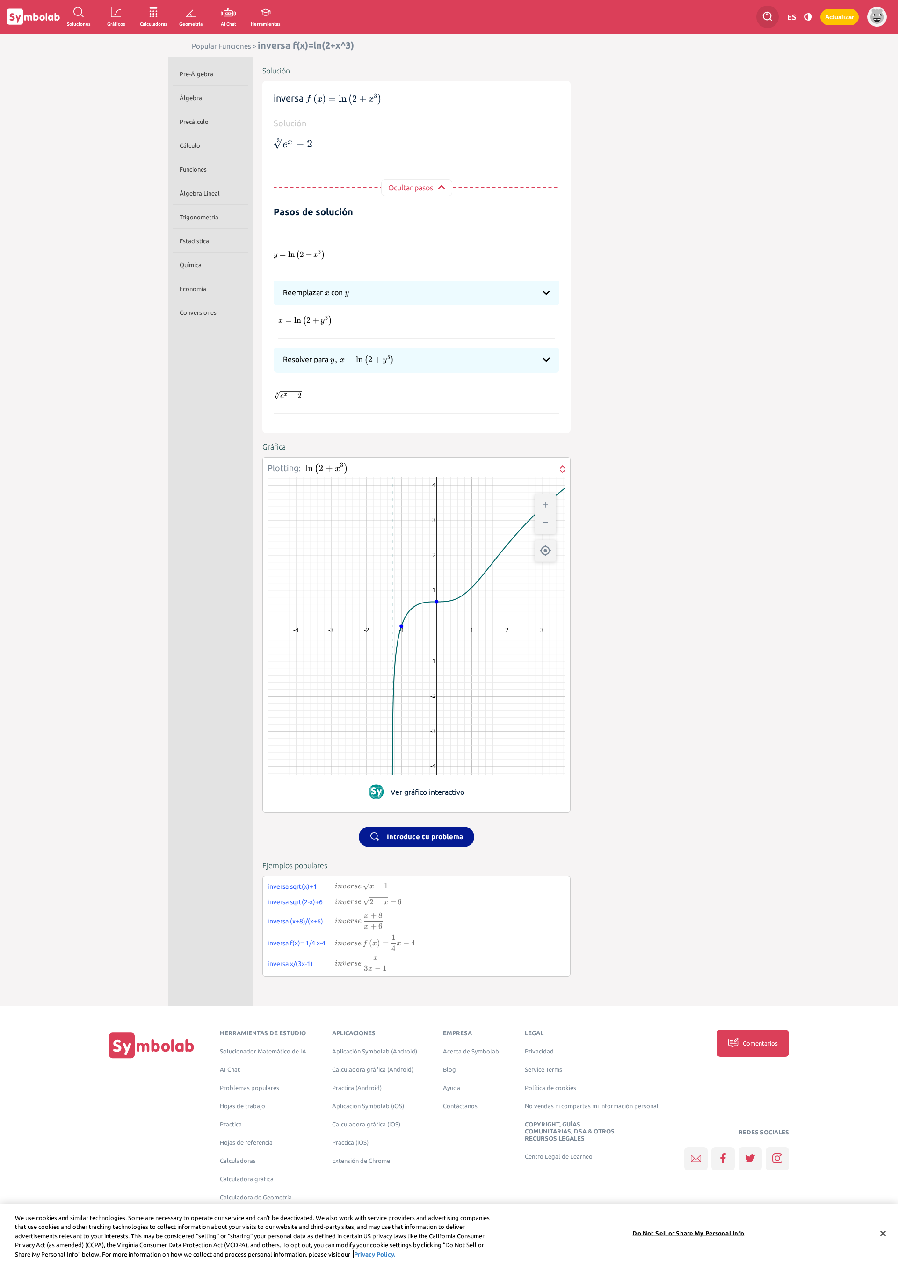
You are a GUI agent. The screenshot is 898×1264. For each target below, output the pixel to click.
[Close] (883, 1233)
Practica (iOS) (350, 1142)
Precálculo (194, 121)
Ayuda (451, 1087)
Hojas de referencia (246, 1142)
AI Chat (230, 1069)
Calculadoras (238, 1160)
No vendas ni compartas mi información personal (592, 1106)
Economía (193, 288)
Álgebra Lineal (200, 193)
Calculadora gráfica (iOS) (366, 1124)
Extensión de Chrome (361, 1160)
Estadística (194, 241)
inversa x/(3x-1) (290, 963)
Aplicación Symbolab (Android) (374, 1051)
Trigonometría (199, 217)
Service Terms (543, 1069)
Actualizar (839, 17)
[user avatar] (877, 17)
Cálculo (190, 145)
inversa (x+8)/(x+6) (295, 921)
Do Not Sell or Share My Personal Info (688, 1233)
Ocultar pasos (410, 187)
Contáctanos (460, 1106)
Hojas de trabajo (242, 1106)
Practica (231, 1124)
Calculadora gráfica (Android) (372, 1069)
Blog (449, 1069)
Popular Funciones (221, 46)
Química (191, 265)
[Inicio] (151, 1045)
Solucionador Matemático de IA (263, 1051)
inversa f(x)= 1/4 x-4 (297, 943)
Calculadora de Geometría (256, 1197)
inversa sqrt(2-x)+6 (295, 902)
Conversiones (198, 312)
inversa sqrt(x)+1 (292, 886)
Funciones (193, 169)
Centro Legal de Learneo (559, 1156)
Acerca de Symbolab (471, 1051)
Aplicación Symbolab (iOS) (368, 1106)
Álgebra (191, 97)
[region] (449, 1234)
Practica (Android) (357, 1087)
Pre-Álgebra (196, 74)
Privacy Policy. (374, 1254)
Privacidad (539, 1051)
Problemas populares (249, 1087)
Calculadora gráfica (247, 1179)
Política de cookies (550, 1087)
